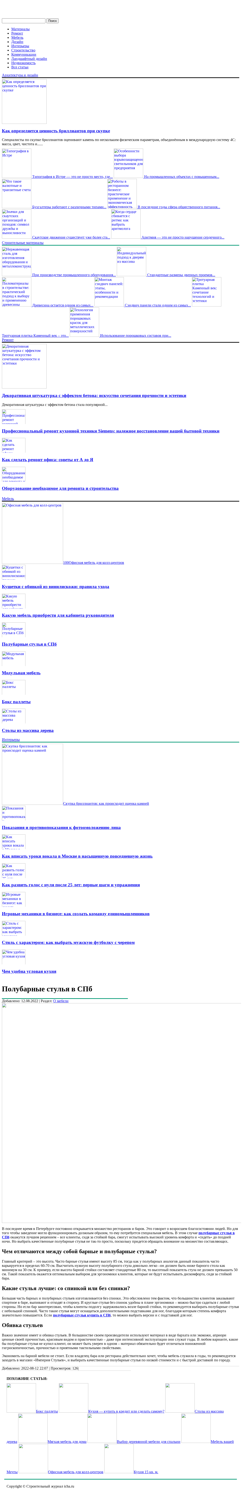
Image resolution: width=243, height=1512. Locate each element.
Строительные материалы (23, 243)
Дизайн (17, 42)
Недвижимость (23, 63)
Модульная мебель (21, 672)
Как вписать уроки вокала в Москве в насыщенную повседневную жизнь (77, 856)
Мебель (17, 37)
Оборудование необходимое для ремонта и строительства (60, 488)
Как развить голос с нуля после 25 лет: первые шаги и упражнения (71, 884)
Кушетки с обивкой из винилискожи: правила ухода (55, 586)
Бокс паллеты (16, 701)
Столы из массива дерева (28, 730)
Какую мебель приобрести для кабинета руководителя (58, 615)
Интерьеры (20, 46)
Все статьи (19, 67)
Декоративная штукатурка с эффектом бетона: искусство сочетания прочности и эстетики (94, 395)
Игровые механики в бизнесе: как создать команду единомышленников (76, 913)
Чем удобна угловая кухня (29, 971)
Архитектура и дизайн (20, 75)
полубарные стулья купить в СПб (82, 1315)
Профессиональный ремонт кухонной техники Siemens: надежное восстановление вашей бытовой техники (110, 430)
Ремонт (17, 33)
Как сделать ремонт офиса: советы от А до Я (47, 459)
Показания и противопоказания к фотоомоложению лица (61, 827)
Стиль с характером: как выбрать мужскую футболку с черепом (68, 942)
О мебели (61, 1001)
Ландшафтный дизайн (29, 59)
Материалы (20, 29)
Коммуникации (23, 54)
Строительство (23, 50)
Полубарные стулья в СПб (29, 644)
